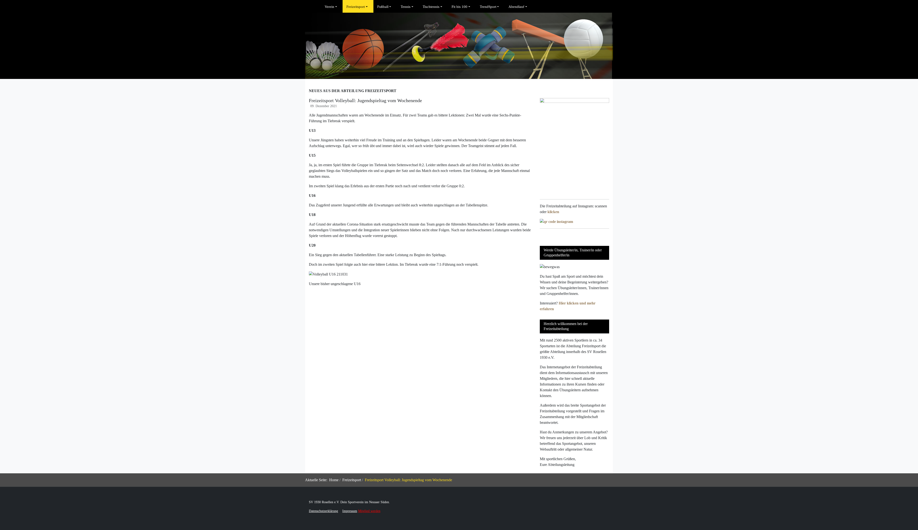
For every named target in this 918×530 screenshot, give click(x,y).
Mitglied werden (369, 511)
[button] (332, 7)
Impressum (349, 511)
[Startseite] (317, 7)
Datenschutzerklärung (323, 511)
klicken (553, 212)
